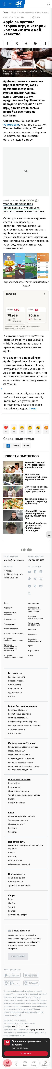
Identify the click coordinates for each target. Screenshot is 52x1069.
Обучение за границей (19, 864)
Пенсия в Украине (16, 803)
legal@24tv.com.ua (37, 1029)
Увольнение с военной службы (23, 747)
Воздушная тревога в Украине (22, 722)
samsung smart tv (31, 983)
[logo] (18, 4)
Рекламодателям (11, 629)
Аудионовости (15, 692)
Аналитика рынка (16, 878)
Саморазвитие (15, 860)
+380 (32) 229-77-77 (20, 1026)
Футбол (11, 903)
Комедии (12, 828)
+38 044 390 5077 (36, 560)
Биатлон (12, 911)
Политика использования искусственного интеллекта (10, 648)
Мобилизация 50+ (16, 751)
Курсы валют (14, 787)
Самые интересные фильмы (21, 816)
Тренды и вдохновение (19, 886)
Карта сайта (33, 651)
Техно (6, 12)
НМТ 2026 (12, 856)
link (29, 571)
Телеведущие (9, 624)
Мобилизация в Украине (22, 743)
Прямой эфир (14, 685)
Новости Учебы (16, 841)
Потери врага (14, 733)
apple (31, 975)
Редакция (8, 608)
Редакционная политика (10, 614)
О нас (6, 603)
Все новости (15, 673)
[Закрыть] (46, 1041)
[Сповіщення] (48, 4)
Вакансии (32, 634)
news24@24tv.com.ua (14, 560)
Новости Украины (16, 681)
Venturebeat (11, 124)
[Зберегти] (45, 43)
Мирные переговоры (18, 718)
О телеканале (10, 619)
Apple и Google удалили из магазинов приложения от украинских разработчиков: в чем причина (23, 205)
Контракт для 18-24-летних (21, 759)
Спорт (11, 895)
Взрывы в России (16, 729)
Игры (13, 12)
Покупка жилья (15, 882)
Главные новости (16, 677)
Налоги (11, 799)
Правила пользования (13, 634)
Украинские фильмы (18, 820)
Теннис (11, 907)
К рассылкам (18, 956)
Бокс (10, 899)
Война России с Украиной (22, 706)
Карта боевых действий (19, 714)
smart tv (12, 983)
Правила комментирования (36, 617)
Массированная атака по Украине (24, 726)
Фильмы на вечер (16, 824)
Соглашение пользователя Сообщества (34, 610)
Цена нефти (14, 783)
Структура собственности (34, 640)
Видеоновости (15, 688)
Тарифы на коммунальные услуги (24, 795)
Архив (31, 646)
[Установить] (26, 1048)
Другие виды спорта (17, 915)
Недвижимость (16, 874)
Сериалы (12, 832)
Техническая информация (34, 624)
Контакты (32, 630)
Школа (11, 852)
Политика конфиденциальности (13, 639)
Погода (11, 696)
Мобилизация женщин (19, 755)
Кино (11, 812)
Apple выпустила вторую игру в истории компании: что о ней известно (34, 12)
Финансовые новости (18, 791)
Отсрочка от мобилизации (20, 762)
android (12, 975)
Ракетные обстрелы (17, 710)
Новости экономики (19, 779)
